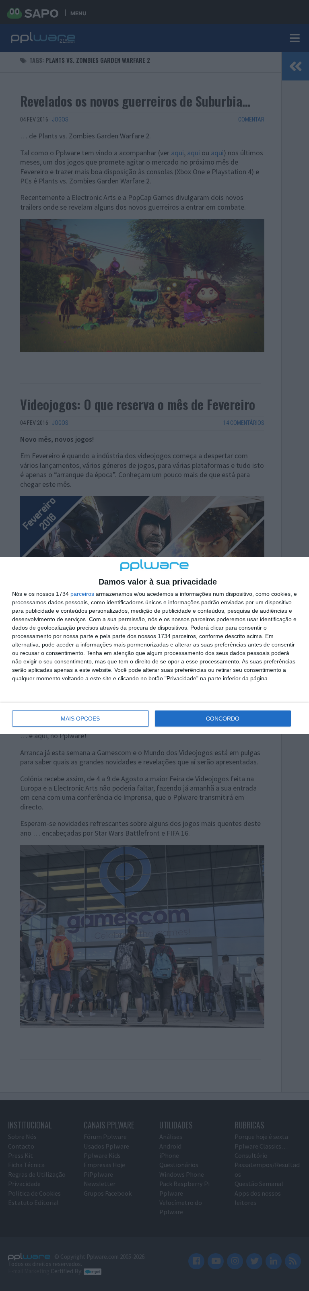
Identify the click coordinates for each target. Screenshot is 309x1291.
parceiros (82, 594)
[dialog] (154, 645)
